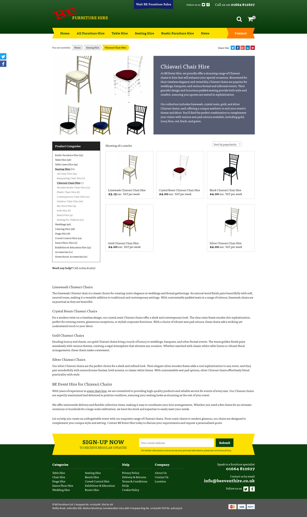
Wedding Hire (61, 489)
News (205, 33)
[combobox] (227, 144)
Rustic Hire (92, 489)
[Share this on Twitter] (233, 48)
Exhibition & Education (100, 485)
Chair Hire (58, 477)
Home (64, 33)
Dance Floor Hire (64, 243)
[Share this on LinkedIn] (248, 48)
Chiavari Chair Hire (68, 183)
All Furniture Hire (90, 33)
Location (160, 481)
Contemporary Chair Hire (71, 196)
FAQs (125, 485)
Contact (241, 33)
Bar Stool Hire (65, 206)
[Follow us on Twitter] (203, 5)
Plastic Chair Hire (66, 192)
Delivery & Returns (134, 477)
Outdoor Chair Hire (67, 201)
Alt (111, 504)
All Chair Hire (64, 173)
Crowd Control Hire (66, 238)
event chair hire (97, 390)
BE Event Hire (80, 13)
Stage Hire (61, 233)
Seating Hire (144, 33)
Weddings (60, 224)
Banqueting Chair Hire (69, 178)
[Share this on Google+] (243, 48)
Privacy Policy (224, 450)
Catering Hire (62, 229)
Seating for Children (68, 220)
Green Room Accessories (69, 256)
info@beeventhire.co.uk (229, 480)
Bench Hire (63, 215)
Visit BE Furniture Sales (153, 4)
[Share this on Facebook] (238, 48)
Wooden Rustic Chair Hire (71, 187)
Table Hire (120, 33)
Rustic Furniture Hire (177, 33)
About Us (161, 472)
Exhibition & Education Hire (71, 247)
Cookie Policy (130, 489)
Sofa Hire (62, 210)
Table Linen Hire (64, 164)
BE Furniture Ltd (64, 504)
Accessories (61, 252)
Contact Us (161, 477)
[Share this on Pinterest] (253, 48)
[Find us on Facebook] (208, 5)
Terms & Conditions (134, 481)
